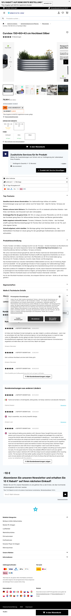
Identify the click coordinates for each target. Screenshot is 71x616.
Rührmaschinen (8, 548)
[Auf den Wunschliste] (67, 32)
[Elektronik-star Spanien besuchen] (21, 592)
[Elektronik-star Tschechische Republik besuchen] (28, 592)
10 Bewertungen (16, 37)
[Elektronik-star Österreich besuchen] (7, 592)
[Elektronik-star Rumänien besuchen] (11, 596)
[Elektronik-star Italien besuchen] (18, 592)
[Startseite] (5, 23)
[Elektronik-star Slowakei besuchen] (25, 592)
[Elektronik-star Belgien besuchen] (21, 596)
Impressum (29, 607)
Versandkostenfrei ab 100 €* (59, 8)
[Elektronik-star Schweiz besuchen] (11, 592)
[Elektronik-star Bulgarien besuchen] (14, 596)
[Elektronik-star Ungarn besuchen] (31, 592)
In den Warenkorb (37, 147)
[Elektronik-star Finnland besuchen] (18, 596)
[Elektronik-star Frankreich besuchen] (14, 592)
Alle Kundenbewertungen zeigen (38, 376)
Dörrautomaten (8, 536)
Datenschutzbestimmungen (43, 594)
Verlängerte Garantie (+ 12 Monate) (24, 163)
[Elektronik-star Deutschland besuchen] (4, 592)
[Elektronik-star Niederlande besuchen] (25, 596)
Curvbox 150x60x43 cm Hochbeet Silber (14, 26)
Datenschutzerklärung (10, 607)
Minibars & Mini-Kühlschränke (12, 521)
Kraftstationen (7, 540)
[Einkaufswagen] (67, 12)
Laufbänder (6, 529)
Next (65, 61)
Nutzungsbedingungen (57, 594)
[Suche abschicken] (3, 18)
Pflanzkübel (45, 23)
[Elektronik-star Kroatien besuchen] (7, 596)
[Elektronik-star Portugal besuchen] (28, 596)
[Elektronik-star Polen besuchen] (4, 596)
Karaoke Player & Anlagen (11, 544)
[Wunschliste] (63, 12)
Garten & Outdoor (12, 23)
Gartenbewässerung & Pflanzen (30, 23)
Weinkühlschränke (8, 532)
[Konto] (59, 12)
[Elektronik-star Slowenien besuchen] (31, 596)
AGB (21, 607)
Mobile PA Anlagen (9, 525)
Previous (5, 61)
